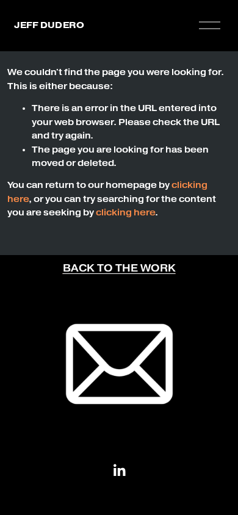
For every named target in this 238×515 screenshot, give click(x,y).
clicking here (125, 212)
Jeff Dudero (49, 25)
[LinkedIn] (119, 470)
